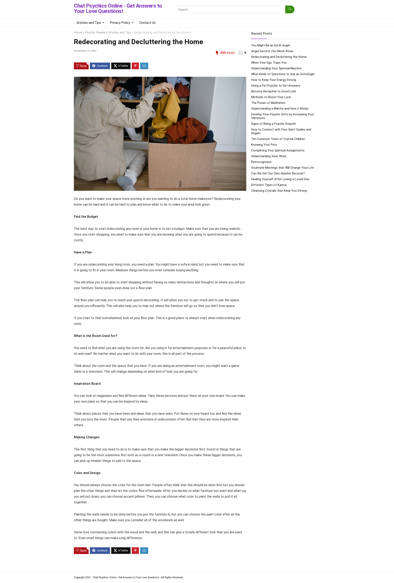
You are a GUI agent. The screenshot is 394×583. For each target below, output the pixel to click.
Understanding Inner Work (268, 156)
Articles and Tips (89, 23)
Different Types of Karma (268, 185)
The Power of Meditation (268, 103)
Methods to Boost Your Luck (271, 97)
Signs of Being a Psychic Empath (273, 124)
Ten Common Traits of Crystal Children (278, 139)
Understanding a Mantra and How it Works (279, 108)
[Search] (289, 9)
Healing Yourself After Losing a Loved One (280, 179)
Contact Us (147, 23)
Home (78, 32)
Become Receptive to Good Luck (273, 91)
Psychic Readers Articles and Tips (108, 32)
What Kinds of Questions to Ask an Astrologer (283, 74)
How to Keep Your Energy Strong (273, 80)
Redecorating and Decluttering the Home (279, 57)
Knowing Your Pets (264, 145)
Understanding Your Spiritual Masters (276, 68)
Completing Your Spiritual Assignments (278, 150)
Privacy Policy (120, 23)
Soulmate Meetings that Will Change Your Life (282, 168)
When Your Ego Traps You (269, 62)
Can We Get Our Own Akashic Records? (278, 173)
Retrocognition (261, 162)
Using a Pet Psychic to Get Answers (275, 85)
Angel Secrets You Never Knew (272, 51)
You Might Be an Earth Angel (270, 45)
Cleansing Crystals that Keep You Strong (279, 190)
